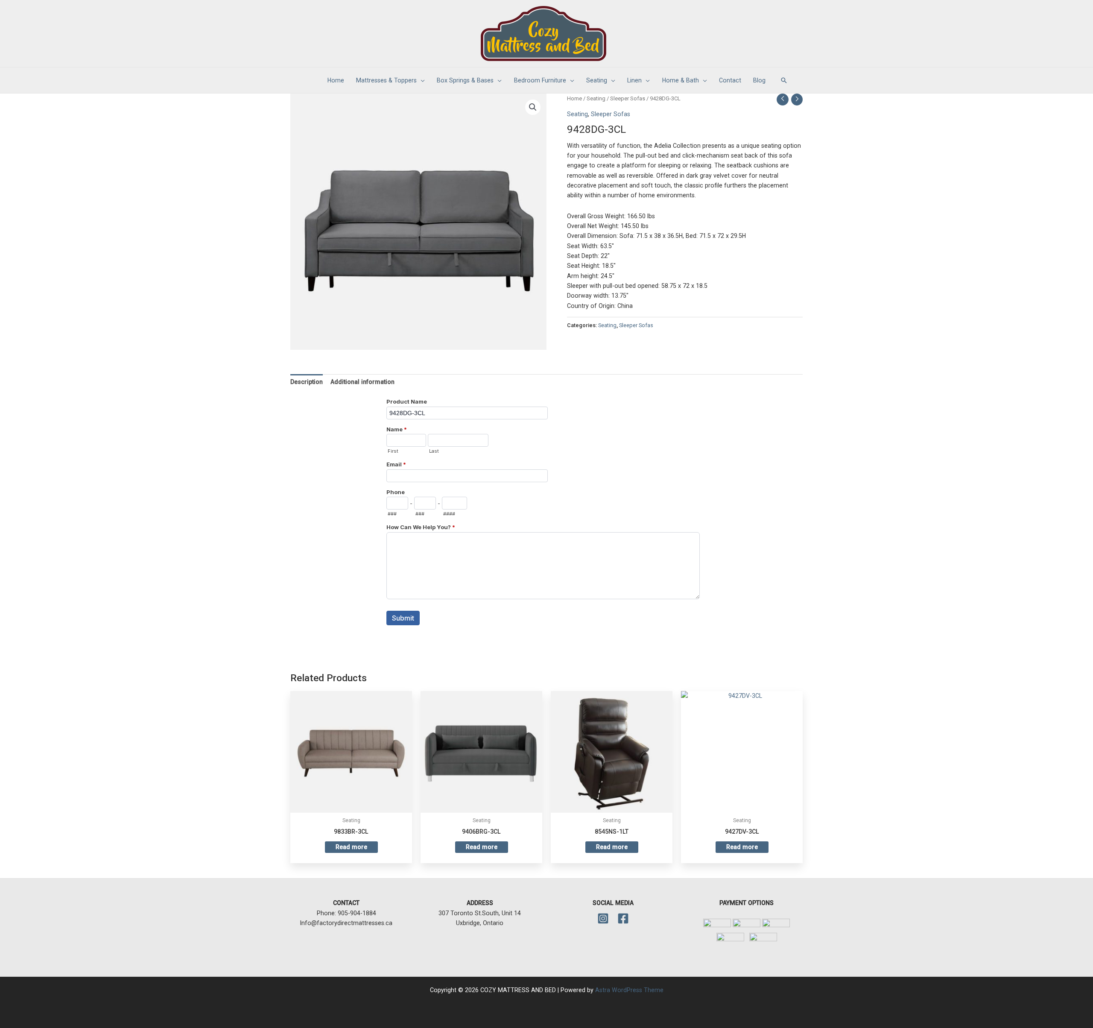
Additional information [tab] (362, 381)
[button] (784, 80)
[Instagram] (603, 918)
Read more (351, 846)
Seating (596, 98)
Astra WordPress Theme (629, 990)
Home (574, 98)
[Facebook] (623, 918)
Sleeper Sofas (627, 98)
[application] (421, 80)
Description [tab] (306, 381)
